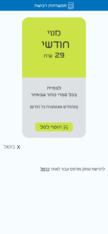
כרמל (44, 169)
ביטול (10, 147)
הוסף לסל (51, 127)
